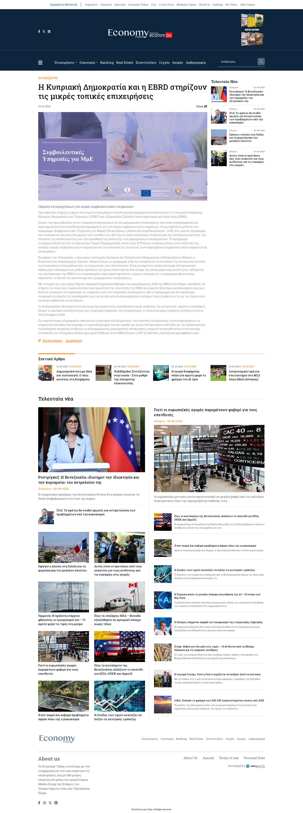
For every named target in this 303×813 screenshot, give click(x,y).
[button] (40, 62)
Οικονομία (87, 62)
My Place (231, 4)
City (153, 4)
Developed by (237, 765)
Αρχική (208, 758)
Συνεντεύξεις (146, 62)
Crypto (164, 62)
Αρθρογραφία (196, 62)
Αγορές (177, 62)
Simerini (106, 4)
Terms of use (229, 758)
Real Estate (124, 62)
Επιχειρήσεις (64, 62)
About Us (191, 758)
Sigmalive (91, 4)
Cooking (217, 4)
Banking (107, 62)
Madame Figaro (186, 4)
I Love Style (166, 4)
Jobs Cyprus (247, 4)
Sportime (120, 4)
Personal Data (254, 758)
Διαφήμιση (48, 77)
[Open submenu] (76, 62)
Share (199, 106)
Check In (204, 4)
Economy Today (138, 4)
